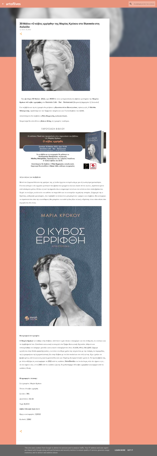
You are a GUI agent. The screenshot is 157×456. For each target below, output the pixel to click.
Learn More (120, 450)
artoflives (13, 4)
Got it (130, 450)
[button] (21, 34)
